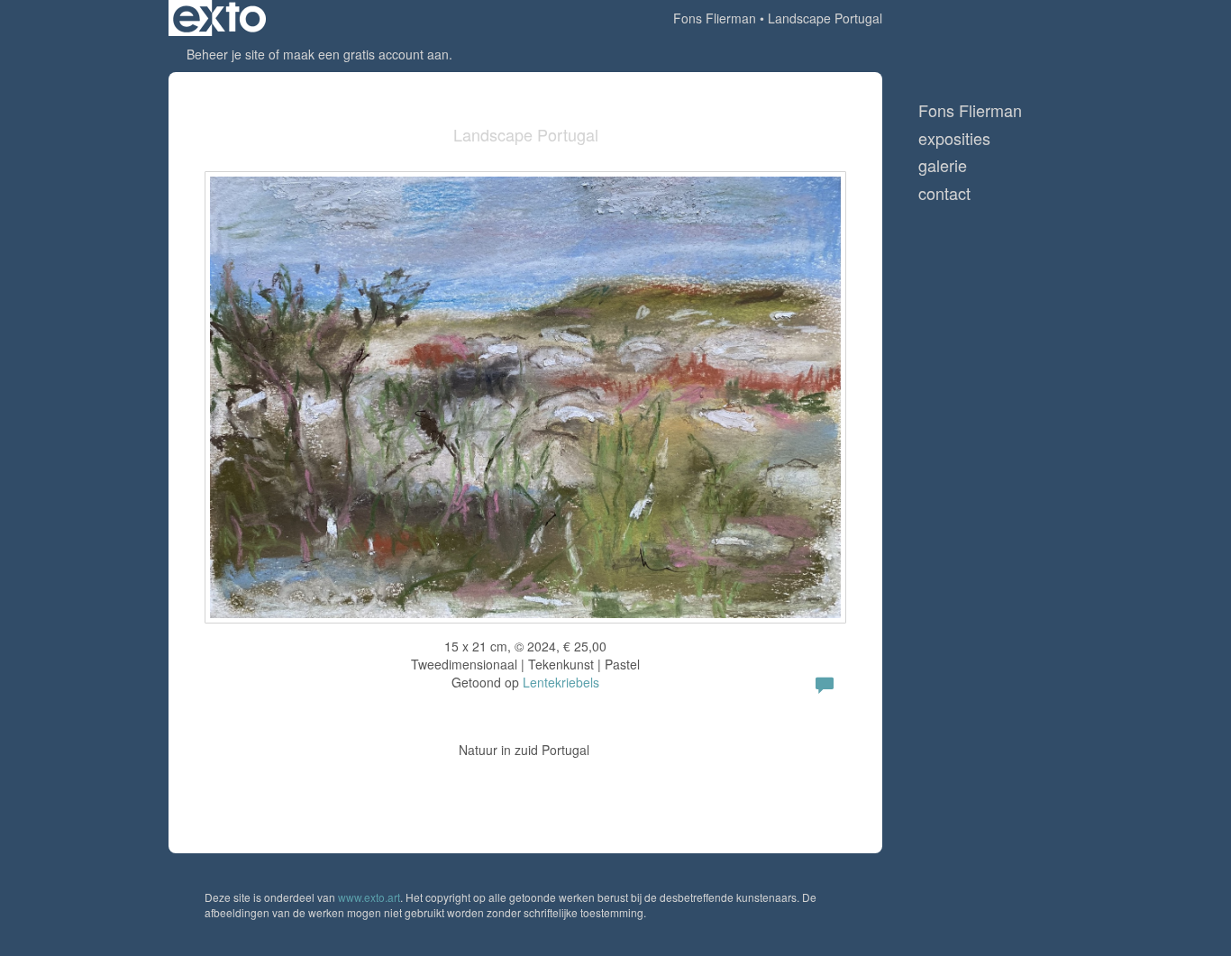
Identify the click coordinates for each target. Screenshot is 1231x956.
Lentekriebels (561, 682)
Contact (944, 193)
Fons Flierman (714, 18)
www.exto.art (369, 897)
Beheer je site (226, 54)
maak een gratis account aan (366, 54)
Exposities (954, 138)
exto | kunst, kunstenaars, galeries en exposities (219, 18)
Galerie (942, 165)
